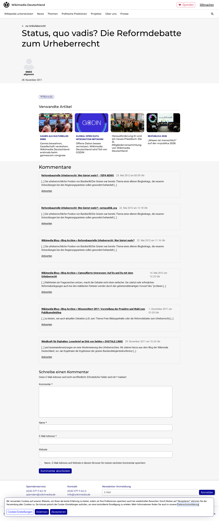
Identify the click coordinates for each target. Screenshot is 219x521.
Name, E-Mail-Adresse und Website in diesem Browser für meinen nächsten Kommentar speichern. (95, 463)
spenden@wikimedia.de (40, 494)
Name (43, 422)
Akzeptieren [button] (58, 511)
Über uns (111, 13)
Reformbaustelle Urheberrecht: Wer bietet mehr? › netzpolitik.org (79, 208)
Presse (124, 13)
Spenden (188, 5)
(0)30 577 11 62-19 (36, 491)
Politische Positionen (74, 13)
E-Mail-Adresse (48, 436)
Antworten (46, 191)
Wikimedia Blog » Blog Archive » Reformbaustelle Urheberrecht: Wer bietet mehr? (88, 240)
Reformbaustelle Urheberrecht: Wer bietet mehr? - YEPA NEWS (77, 175)
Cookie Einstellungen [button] (20, 511)
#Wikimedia (46, 96)
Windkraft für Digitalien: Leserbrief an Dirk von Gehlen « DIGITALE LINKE (82, 341)
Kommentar (46, 384)
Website (43, 449)
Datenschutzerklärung (188, 504)
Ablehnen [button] (42, 511)
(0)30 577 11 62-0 (76, 491)
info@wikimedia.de (78, 494)
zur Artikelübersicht (35, 26)
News (40, 13)
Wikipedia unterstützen (18, 13)
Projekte (96, 13)
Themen (53, 13)
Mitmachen (207, 5)
